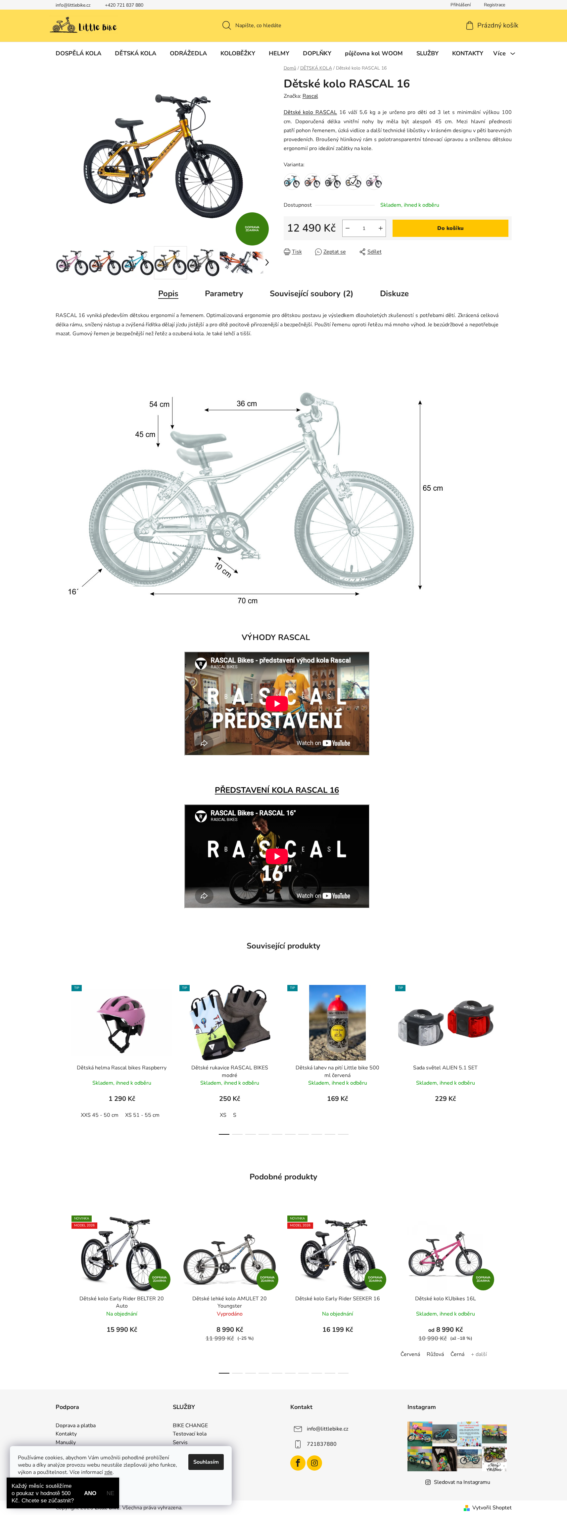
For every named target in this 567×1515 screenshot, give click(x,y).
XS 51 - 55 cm (142, 1115)
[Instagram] (314, 1463)
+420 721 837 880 (124, 5)
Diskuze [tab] (394, 293)
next (506, 1058)
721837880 (322, 1444)
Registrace (494, 5)
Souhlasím (206, 1462)
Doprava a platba (76, 1426)
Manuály (66, 1443)
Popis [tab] (168, 293)
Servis (180, 1443)
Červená (410, 1354)
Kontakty (66, 1434)
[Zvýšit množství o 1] (381, 228)
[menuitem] (78, 53)
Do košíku (450, 228)
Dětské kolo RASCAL (310, 112)
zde (108, 1472)
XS (223, 1115)
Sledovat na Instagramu (462, 1482)
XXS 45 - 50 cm (99, 1115)
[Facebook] (298, 1463)
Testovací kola (190, 1434)
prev (61, 1058)
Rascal (310, 96)
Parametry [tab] (224, 293)
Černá (457, 1354)
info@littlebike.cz (73, 5)
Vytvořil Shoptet (492, 1507)
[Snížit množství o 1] (348, 228)
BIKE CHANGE (190, 1426)
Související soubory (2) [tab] (312, 293)
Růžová (435, 1354)
